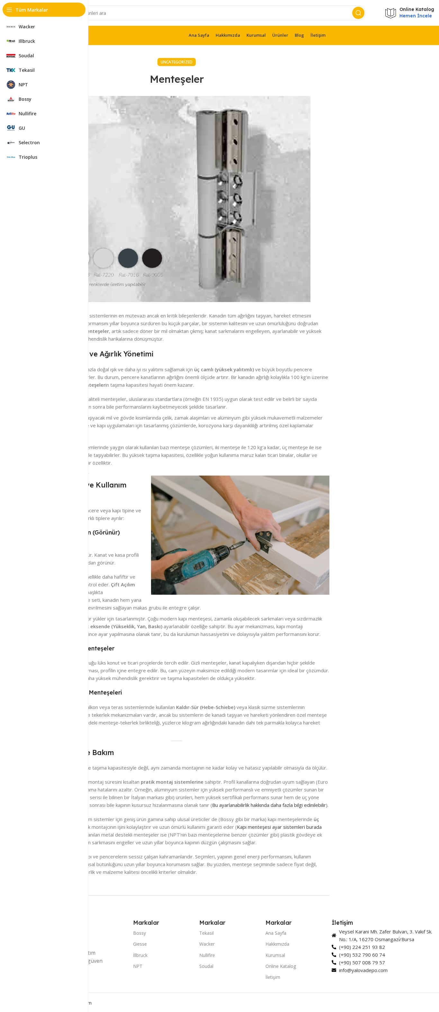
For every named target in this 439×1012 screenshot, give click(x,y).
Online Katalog (280, 966)
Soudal (206, 966)
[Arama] (358, 13)
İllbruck (140, 955)
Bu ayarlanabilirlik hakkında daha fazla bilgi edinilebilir (269, 805)
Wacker (207, 944)
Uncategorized (177, 62)
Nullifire (207, 955)
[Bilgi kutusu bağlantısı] (409, 12)
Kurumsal (275, 955)
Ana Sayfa (275, 933)
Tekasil (206, 933)
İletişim (272, 977)
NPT (137, 966)
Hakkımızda (277, 944)
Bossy (139, 933)
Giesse (140, 944)
